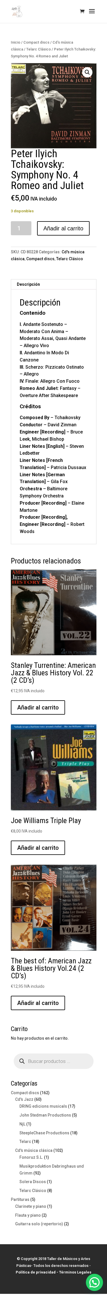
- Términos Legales (73, 1272)
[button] (87, 72)
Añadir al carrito (63, 228)
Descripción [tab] (28, 284)
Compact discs (36, 42)
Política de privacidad (36, 1272)
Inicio (15, 42)
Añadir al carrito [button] (38, 707)
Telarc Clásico (38, 49)
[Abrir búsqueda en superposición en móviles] (53, 1061)
